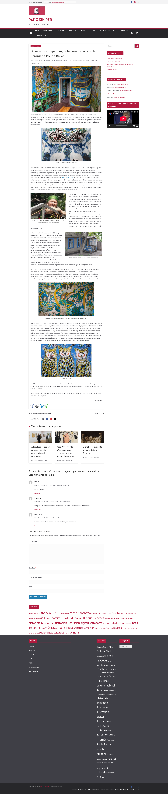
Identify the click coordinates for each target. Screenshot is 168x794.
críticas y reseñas (35, 618)
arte (110, 613)
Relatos (123, 31)
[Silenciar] (134, 126)
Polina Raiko (86, 60)
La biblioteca (47, 31)
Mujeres (42, 628)
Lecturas (128, 623)
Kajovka (70, 60)
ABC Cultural (48, 613)
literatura (34, 628)
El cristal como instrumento (41, 413)
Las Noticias (33, 659)
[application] (123, 119)
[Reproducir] (110, 126)
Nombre (32, 568)
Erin (138, 790)
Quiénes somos (40, 35)
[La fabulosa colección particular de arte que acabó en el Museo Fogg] (40, 432)
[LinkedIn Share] (42, 406)
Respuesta (37, 493)
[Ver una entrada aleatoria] (137, 33)
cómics (56, 618)
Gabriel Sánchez (94, 618)
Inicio (37, 31)
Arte (93, 31)
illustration (48, 622)
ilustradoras (95, 623)
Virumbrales (68, 633)
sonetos (37, 633)
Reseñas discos (132, 628)
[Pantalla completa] (137, 126)
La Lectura (119, 622)
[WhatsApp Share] (46, 406)
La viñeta (60, 31)
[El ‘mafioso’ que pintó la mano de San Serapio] (92, 432)
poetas (110, 628)
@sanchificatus (34, 613)
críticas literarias (132, 613)
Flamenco (104, 31)
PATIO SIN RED (40, 19)
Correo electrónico (36, 577)
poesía (105, 628)
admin (109, 94)
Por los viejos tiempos (114, 61)
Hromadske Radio (67, 177)
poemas (98, 628)
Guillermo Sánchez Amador (124, 618)
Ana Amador (59, 60)
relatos (117, 628)
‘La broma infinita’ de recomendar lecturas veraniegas (62, 3)
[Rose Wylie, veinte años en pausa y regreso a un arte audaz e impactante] (66, 432)
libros (134, 623)
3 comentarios (49, 60)
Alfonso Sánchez (78, 613)
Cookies (31, 647)
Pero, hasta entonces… (114, 58)
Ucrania (92, 60)
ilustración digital (77, 623)
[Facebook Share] (32, 406)
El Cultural (78, 618)
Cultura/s (46, 618)
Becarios (98, 413)
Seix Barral (31, 633)
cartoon (123, 613)
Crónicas (72, 31)
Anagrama (104, 613)
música (49, 628)
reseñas (124, 628)
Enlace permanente (63, 485)
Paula (62, 628)
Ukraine (97, 60)
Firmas (74, 790)
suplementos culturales (51, 632)
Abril (57, 613)
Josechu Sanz (108, 623)
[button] (53, 30)
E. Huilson (66, 618)
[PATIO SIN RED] (31, 33)
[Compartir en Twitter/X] (37, 406)
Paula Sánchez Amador (80, 628)
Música (83, 31)
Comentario (34, 541)
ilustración (60, 623)
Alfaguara (63, 613)
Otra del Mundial (112, 70)
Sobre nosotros (34, 671)
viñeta (75, 632)
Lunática (109, 73)
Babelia (116, 613)
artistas (65, 60)
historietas (35, 623)
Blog (114, 31)
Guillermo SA (110, 618)
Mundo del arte (35, 46)
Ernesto (37, 498)
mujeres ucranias (77, 60)
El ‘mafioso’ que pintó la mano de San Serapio (92, 450)
